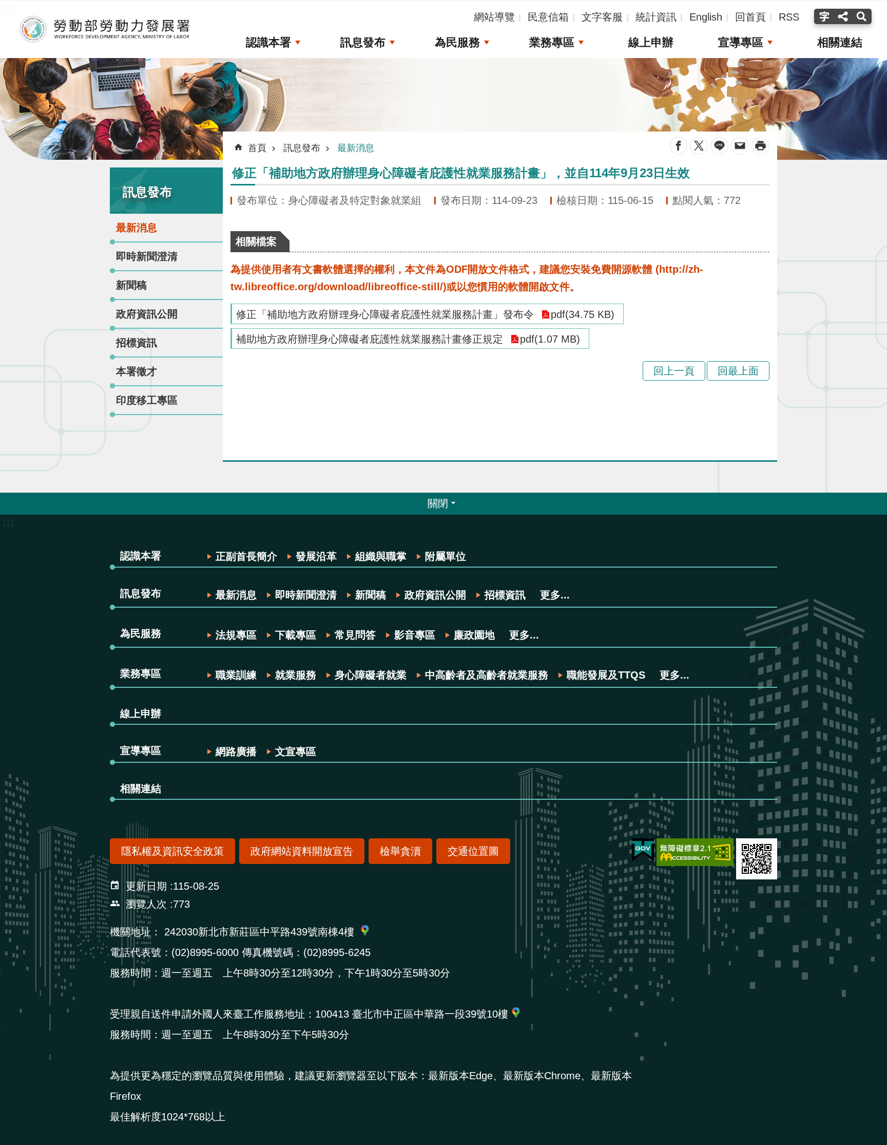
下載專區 (295, 635)
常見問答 (355, 635)
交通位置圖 (473, 851)
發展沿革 (316, 556)
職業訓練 (236, 675)
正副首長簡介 (246, 556)
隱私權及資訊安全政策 (172, 851)
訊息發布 (362, 42)
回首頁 (750, 17)
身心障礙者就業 (371, 675)
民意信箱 (548, 17)
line (719, 146)
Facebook (678, 146)
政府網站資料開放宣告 (301, 851)
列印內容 (760, 146)
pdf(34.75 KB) (582, 314)
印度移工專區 (147, 400)
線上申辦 (650, 42)
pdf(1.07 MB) (550, 339)
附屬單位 (445, 556)
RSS (789, 17)
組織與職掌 (381, 556)
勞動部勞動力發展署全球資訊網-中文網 (105, 29)
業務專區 (551, 42)
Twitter (699, 146)
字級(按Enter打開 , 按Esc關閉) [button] (823, 16)
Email (740, 146)
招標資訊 (136, 342)
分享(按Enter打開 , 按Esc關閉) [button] (843, 16)
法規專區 (236, 635)
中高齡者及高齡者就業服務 (486, 675)
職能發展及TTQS (606, 675)
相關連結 (839, 42)
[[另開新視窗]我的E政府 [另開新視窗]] (643, 850)
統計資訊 (656, 17)
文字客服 (602, 17)
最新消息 (136, 227)
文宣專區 (295, 751)
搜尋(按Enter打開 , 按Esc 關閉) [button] (863, 16)
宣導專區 (740, 42)
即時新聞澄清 (147, 256)
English (705, 17)
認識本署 (268, 42)
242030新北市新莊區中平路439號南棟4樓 (259, 931)
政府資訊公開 (147, 314)
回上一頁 (674, 371)
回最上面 (738, 371)
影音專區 (414, 635)
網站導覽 (494, 17)
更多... (555, 594)
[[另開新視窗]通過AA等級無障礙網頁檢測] (695, 852)
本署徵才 (136, 371)
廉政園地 (474, 635)
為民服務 (457, 42)
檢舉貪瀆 (400, 851)
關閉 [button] (438, 503)
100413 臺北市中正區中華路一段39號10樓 (411, 1014)
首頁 (257, 148)
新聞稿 (131, 285)
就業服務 (295, 675)
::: (118, 167)
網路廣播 (236, 751)
